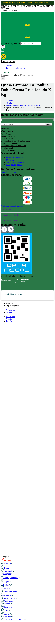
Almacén (7, 564)
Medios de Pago (10, 220)
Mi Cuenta (10, 316)
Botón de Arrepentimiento (18, 169)
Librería (7, 614)
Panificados (8, 601)
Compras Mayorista (9, 11)
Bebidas (6, 568)
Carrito (9, 319)
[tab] (27, 209)
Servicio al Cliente (11, 215)
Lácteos (6, 585)
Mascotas (7, 616)
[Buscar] (3, 46)
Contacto (7, 210)
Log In (9, 321)
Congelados (8, 607)
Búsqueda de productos (10, 43)
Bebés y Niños (9, 598)
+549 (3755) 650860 (9, 143)
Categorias (10, 310)
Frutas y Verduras (10, 577)
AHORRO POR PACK (14, 620)
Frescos (7, 604)
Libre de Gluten (10, 592)
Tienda (9, 66)
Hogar (6, 610)
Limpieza (6, 581)
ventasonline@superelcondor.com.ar (15, 141)
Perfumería (6, 595)
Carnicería (8, 571)
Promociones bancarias (15, 68)
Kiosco (7, 588)
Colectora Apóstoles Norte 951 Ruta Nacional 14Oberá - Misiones (13, 148)
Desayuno (7, 573)
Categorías (8, 61)
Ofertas (6, 72)
